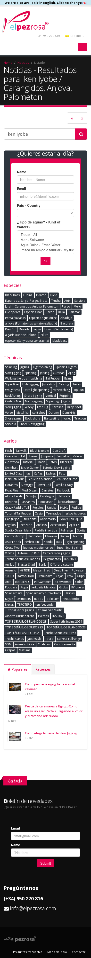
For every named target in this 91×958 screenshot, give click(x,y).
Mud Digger (30, 490)
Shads (41, 462)
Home (8, 62)
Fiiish (8, 451)
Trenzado (26, 525)
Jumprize (47, 456)
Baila (61, 312)
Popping (65, 396)
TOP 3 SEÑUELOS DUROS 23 (24, 627)
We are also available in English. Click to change (44, 2)
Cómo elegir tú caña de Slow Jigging (50, 733)
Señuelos (63, 456)
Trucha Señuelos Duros (60, 633)
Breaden (11, 502)
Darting (54, 413)
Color (79, 582)
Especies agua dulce (43, 318)
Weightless (12, 390)
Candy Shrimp (14, 536)
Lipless (51, 473)
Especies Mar (33, 312)
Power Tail (44, 485)
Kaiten (64, 536)
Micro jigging (33, 401)
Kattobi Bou (25, 576)
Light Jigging (30, 384)
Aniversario (48, 519)
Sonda (48, 542)
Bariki (42, 564)
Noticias (23, 62)
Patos (53, 462)
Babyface (64, 496)
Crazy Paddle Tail (17, 508)
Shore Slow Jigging (32, 424)
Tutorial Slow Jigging (56, 468)
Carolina (57, 407)
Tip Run (79, 390)
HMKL (64, 508)
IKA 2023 (58, 616)
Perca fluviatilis (15, 318)
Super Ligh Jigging (58, 401)
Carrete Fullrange (69, 639)
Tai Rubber (53, 378)
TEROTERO (24, 604)
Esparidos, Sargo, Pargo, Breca (26, 301)
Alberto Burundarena (19, 616)
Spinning (11, 367)
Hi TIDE (25, 570)
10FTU (9, 576)
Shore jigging (33, 396)
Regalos (38, 508)
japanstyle (34, 639)
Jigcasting (48, 384)
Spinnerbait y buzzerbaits (43, 593)
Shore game (13, 418)
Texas (77, 384)
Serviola (79, 301)
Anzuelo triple (24, 644)
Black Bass (12, 295)
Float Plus (11, 490)
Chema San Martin (50, 610)
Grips (80, 576)
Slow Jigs (27, 485)
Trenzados (53, 513)
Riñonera (77, 587)
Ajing (71, 373)
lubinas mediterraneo (38, 548)
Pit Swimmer (42, 582)
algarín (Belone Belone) (21, 335)
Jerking (44, 373)
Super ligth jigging (69, 548)
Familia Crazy (64, 485)
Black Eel (66, 462)
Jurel (8, 306)
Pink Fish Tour (14, 479)
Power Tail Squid (70, 519)
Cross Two (12, 548)
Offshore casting (61, 564)
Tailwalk (21, 451)
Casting (64, 384)
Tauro (49, 639)
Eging (68, 378)
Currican (59, 373)
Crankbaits (44, 576)
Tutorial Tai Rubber (18, 513)
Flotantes (11, 485)
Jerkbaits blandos (44, 587)
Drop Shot (74, 407)
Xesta (39, 513)
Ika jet (67, 418)
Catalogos (47, 496)
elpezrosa (12, 462)
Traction (80, 418)
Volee (9, 413)
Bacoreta (66, 323)
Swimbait (11, 468)
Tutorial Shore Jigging (19, 610)
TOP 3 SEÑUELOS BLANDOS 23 (26, 621)
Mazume (25, 650)
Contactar (78, 952)
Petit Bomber (72, 599)
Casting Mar (13, 401)
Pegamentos (52, 559)
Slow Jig (31, 496)
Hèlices (69, 593)
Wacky (29, 407)
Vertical (51, 396)
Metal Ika (23, 413)
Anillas (9, 564)
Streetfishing (61, 390)
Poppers (11, 587)
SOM (8, 644)
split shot (38, 413)
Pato (62, 473)
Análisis (41, 525)
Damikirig (68, 413)
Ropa (24, 587)
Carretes (47, 490)
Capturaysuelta (64, 644)
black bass (59, 341)
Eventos (43, 616)
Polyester (78, 570)
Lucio (53, 295)
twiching (36, 378)
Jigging (24, 367)
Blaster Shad (26, 564)
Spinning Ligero (66, 367)
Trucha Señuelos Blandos (22, 559)
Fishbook (63, 490)
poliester (53, 599)
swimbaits (24, 599)
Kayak (9, 599)
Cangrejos (12, 519)
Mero (77, 306)
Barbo (50, 312)
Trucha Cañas (14, 639)
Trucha (56, 301)
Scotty (81, 530)
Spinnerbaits (13, 593)
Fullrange (67, 530)
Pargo (66, 306)
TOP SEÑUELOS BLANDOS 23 (66, 627)
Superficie (12, 384)
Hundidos (34, 536)
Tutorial (28, 462)
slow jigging (13, 407)
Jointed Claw (13, 473)
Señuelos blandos (40, 479)
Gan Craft (59, 451)
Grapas (10, 650)
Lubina (28, 295)
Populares (19, 669)
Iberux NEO (23, 582)
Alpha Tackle (14, 496)
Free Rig (42, 407)
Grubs (63, 587)
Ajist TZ (74, 525)
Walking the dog (16, 378)
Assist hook (13, 542)
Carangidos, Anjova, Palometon (36, 306)
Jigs (28, 473)
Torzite (77, 536)
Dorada (24, 329)
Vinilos (9, 553)
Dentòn (41, 295)
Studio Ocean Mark (18, 530)
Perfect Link (32, 542)
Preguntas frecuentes (27, 952)
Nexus (9, 604)
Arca (8, 582)
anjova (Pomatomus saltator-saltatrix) (31, 323)
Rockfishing (13, 396)
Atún (67, 301)
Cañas (38, 473)
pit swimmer (63, 582)
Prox (70, 576)
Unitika (52, 508)
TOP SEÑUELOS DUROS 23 (23, 633)
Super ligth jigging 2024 (66, 621)
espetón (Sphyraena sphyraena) (27, 341)
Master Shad (41, 570)
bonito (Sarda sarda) (58, 329)
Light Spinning (42, 367)
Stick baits (29, 519)
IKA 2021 (70, 559)
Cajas (59, 576)
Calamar (74, 312)
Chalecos (44, 644)
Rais (59, 542)
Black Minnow (39, 451)
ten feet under (45, 604)
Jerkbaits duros (75, 513)
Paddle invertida (46, 530)
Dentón (10, 329)
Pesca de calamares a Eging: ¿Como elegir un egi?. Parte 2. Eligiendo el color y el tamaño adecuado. (54, 711)
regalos (10, 525)
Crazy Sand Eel (15, 456)
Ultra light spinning (36, 390)
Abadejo (66, 318)
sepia (37, 329)
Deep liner (61, 570)
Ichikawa (51, 536)
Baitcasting (51, 418)
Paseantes (28, 502)
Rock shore (33, 418)
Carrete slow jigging (56, 553)
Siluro (45, 335)
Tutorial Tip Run (28, 553)
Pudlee (76, 508)
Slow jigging (13, 373)
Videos (77, 456)
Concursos (45, 502)
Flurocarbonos (67, 502)
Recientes (43, 669)
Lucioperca (12, 312)
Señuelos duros (66, 479)
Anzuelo (10, 570)
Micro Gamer (30, 468)
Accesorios (58, 525)
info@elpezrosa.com (33, 908)
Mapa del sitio (57, 952)
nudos (38, 599)
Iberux (33, 456)
